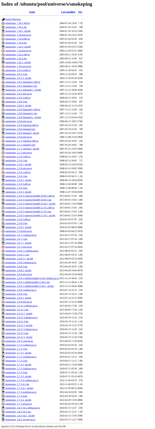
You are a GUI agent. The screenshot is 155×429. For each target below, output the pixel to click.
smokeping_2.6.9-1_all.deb (18, 298)
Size (80, 12)
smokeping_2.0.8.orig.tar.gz (18, 121)
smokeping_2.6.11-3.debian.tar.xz (21, 317)
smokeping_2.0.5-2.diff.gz (18, 70)
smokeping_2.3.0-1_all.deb (18, 164)
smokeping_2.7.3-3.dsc (16, 372)
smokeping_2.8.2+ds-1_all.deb (20, 415)
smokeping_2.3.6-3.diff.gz (18, 184)
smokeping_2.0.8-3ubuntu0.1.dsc (21, 113)
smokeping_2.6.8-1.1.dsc (17, 254)
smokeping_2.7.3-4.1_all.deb (19, 388)
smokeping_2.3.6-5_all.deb (18, 227)
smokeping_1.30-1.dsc (16, 27)
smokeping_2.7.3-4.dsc (16, 396)
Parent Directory (13, 19)
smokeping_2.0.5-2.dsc (16, 74)
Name (32, 12)
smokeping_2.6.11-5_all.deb (18, 337)
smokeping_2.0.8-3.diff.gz (18, 97)
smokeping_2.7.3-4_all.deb (18, 400)
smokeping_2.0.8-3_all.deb (18, 105)
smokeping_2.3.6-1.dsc (16, 176)
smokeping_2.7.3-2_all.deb (18, 364)
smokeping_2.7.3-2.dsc (16, 360)
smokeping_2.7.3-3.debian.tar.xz (20, 368)
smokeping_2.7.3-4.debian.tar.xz (20, 392)
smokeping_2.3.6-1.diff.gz (18, 172)
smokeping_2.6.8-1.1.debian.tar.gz (21, 251)
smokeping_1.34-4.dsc (16, 43)
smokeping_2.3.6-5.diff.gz (18, 219)
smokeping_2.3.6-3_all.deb (18, 192)
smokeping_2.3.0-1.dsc (16, 160)
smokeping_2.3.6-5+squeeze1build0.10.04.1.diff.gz (30, 196)
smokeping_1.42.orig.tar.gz (18, 66)
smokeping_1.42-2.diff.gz (17, 54)
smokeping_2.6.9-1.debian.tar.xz (20, 290)
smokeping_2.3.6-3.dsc (16, 188)
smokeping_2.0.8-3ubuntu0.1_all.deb (23, 117)
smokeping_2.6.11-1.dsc (17, 309)
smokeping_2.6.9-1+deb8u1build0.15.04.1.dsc (27, 282)
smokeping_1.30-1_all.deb (18, 31)
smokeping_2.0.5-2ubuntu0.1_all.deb (23, 90)
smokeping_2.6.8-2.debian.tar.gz (20, 262)
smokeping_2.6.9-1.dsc (16, 294)
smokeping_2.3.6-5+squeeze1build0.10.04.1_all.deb (30, 203)
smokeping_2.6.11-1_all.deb (18, 313)
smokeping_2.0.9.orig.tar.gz (18, 137)
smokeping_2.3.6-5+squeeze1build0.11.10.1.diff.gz (29, 207)
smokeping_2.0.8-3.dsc (16, 101)
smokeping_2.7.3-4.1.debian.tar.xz (21, 380)
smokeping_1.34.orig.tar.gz (18, 50)
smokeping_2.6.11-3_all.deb (18, 325)
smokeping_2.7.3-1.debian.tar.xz (20, 345)
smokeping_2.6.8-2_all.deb (18, 270)
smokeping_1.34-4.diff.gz (17, 39)
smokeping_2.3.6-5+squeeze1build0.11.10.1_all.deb (30, 215)
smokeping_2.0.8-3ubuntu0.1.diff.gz (22, 109)
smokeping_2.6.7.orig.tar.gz (18, 247)
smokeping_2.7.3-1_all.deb (18, 353)
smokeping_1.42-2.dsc (16, 58)
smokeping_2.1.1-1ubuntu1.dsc (20, 145)
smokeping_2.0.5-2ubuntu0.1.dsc (21, 86)
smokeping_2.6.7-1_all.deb (18, 243)
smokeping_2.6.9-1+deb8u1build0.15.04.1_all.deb (29, 286)
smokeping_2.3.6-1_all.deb (18, 180)
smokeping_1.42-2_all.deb (18, 62)
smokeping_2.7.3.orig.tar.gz (18, 404)
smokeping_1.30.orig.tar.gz (18, 35)
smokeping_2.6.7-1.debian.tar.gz (20, 235)
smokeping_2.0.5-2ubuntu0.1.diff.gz (22, 82)
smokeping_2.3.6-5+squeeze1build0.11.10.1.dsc (28, 211)
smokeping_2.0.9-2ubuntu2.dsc (20, 129)
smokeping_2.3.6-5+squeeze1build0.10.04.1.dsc (28, 199)
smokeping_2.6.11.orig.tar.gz (19, 341)
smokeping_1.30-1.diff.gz (17, 23)
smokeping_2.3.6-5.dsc (16, 223)
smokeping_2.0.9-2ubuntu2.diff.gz (21, 125)
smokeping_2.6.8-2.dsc (16, 266)
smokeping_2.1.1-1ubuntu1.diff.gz (21, 141)
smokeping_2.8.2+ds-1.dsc (18, 411)
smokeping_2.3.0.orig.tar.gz (18, 168)
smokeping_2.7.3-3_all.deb (18, 376)
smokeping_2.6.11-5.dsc (17, 333)
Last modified (68, 12)
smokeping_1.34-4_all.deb (18, 46)
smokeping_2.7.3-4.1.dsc (17, 384)
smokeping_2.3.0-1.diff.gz (18, 156)
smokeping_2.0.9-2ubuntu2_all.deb (22, 133)
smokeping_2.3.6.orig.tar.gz (18, 231)
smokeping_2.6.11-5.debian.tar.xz (21, 329)
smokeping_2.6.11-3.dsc (17, 321)
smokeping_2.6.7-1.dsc (16, 239)
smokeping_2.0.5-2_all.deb (18, 78)
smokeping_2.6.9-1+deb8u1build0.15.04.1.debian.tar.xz (32, 278)
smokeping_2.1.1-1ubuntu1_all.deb (22, 148)
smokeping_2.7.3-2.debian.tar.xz (20, 356)
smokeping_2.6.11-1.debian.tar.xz (21, 305)
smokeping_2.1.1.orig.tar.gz (18, 152)
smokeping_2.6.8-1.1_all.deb (19, 258)
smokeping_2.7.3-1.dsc (16, 349)
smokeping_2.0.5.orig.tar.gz (18, 94)
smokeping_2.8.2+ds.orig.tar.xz (20, 419)
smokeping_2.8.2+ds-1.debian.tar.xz (22, 408)
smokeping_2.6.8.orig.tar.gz (18, 274)
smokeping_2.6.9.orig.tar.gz (18, 302)
